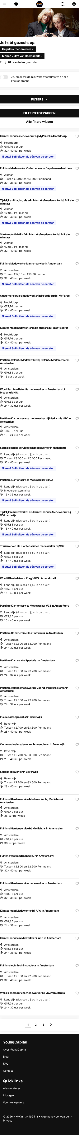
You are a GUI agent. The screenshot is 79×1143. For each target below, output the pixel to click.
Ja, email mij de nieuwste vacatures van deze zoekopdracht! (39, 78)
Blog (6, 1056)
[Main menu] (4, 4)
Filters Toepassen (39, 113)
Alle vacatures (12, 1088)
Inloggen (8, 1095)
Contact (8, 1070)
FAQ (5, 1063)
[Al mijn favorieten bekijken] (16, 4)
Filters (37, 99)
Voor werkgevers (13, 1102)
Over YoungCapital (14, 1049)
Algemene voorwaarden (55, 1116)
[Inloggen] (74, 4)
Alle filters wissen (39, 121)
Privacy (7, 1120)
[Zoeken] (64, 4)
